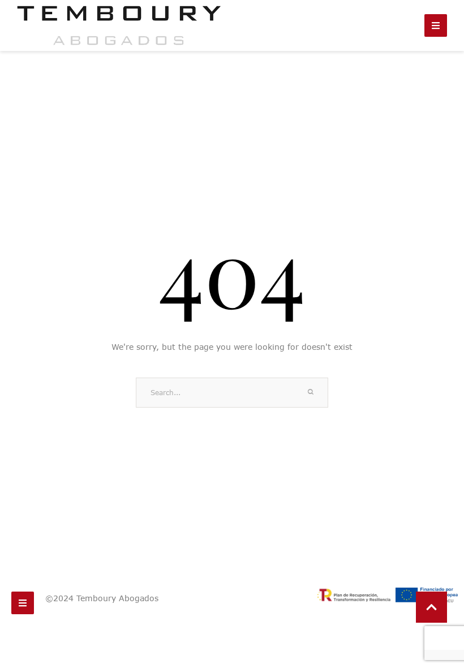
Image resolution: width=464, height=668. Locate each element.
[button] (431, 607)
